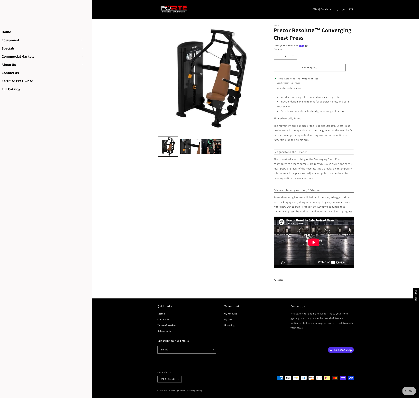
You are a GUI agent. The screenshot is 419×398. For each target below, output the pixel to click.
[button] (336, 9)
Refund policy (165, 331)
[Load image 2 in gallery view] (190, 146)
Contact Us (163, 319)
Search (161, 313)
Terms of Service (166, 325)
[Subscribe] (212, 350)
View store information (289, 87)
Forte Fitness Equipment (174, 390)
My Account (230, 313)
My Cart (228, 319)
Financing (229, 325)
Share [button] (280, 279)
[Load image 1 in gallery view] (168, 146)
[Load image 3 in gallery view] (211, 146)
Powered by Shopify (193, 390)
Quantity (278, 49)
